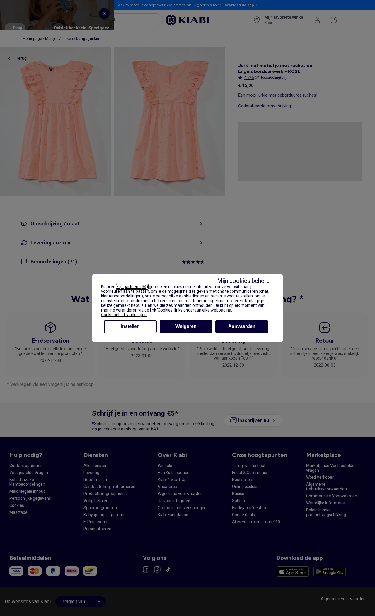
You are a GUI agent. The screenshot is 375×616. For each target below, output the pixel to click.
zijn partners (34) (132, 286)
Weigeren (186, 326)
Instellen (130, 326)
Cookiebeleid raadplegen (124, 314)
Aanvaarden (241, 326)
